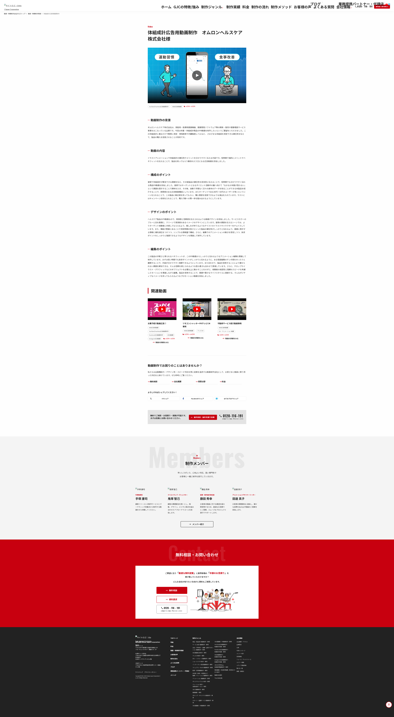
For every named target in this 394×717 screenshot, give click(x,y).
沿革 (238, 647)
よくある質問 (175, 663)
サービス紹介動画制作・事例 (201, 644)
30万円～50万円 (224, 335)
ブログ (173, 667)
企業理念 (239, 644)
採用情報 (239, 656)
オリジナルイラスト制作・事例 (201, 681)
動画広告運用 (218, 675)
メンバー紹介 (240, 653)
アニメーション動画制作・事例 (201, 678)
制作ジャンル (197, 638)
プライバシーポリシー (150, 672)
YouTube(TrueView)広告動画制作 (159, 107)
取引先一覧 (240, 668)
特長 (172, 642)
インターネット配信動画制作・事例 (202, 664)
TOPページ (174, 638)
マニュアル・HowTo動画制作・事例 (203, 667)
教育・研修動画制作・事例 (200, 670)
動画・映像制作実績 (34, 14)
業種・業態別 (240, 671)
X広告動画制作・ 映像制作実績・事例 (220, 656)
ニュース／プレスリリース (244, 659)
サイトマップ (139, 672)
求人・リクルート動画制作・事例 (202, 658)
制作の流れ (174, 659)
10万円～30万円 (190, 106)
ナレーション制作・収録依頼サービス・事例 (199, 685)
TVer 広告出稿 (218, 678)
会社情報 (239, 638)
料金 (224, 381)
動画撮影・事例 (197, 692)
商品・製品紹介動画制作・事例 (201, 642)
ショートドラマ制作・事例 (200, 661)
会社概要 (177, 381)
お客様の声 (174, 655)
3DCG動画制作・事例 (198, 689)
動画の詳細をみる (162, 342)
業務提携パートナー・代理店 (180, 671)
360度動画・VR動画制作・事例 (201, 705)
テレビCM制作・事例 (198, 656)
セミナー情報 (240, 662)
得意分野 (201, 381)
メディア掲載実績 (241, 665)
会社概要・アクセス (242, 642)
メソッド (173, 675)
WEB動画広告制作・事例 (199, 653)
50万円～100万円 (189, 334)
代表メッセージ (241, 650)
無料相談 (153, 381)
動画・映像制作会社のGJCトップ (14, 14)
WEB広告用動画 (177, 107)
